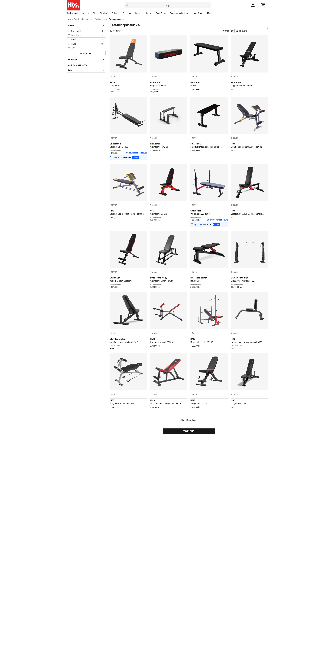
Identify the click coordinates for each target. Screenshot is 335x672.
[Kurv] (263, 5)
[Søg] (127, 5)
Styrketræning (101, 19)
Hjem (69, 19)
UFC (152, 210)
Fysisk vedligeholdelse (179, 13)
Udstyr (149, 13)
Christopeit (115, 143)
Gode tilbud (72, 13)
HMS (233, 143)
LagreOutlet (197, 13)
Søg (167, 5)
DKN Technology (158, 277)
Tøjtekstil (104, 13)
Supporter (127, 13)
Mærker (210, 13)
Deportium (115, 277)
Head (112, 82)
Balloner (115, 13)
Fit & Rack (155, 82)
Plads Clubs (161, 13)
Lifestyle (138, 13)
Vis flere (188, 431)
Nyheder (85, 13)
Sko (94, 13)
